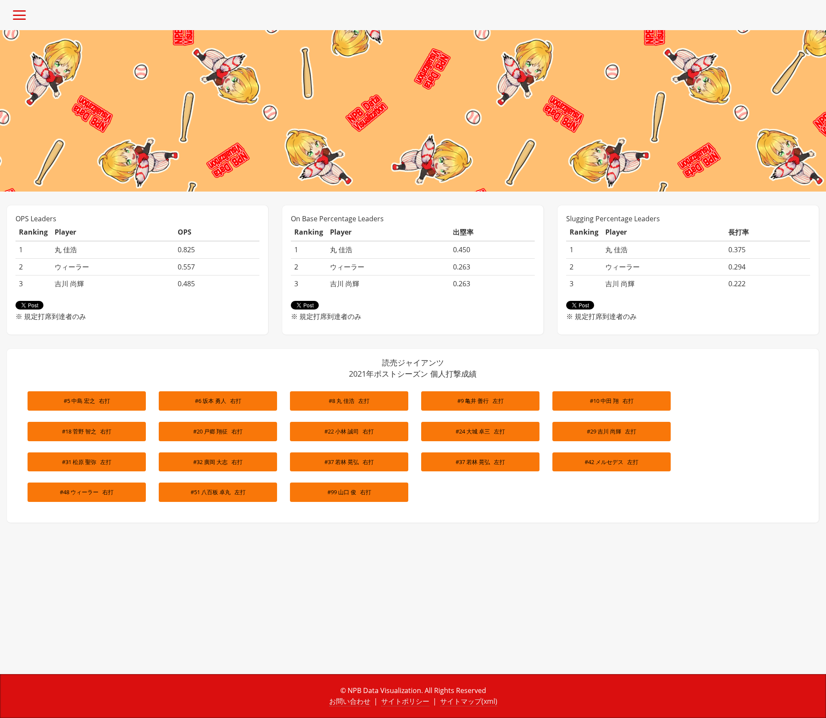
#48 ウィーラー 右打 (87, 492)
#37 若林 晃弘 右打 (349, 462)
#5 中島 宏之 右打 (87, 401)
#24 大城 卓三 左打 (480, 431)
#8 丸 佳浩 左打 (349, 401)
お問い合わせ (349, 701)
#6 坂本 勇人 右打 (218, 401)
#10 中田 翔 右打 (612, 401)
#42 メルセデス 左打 (611, 462)
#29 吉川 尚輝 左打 (611, 431)
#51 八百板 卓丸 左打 (218, 492)
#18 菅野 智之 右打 (86, 431)
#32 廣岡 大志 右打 (218, 462)
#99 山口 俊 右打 (349, 492)
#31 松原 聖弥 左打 (86, 462)
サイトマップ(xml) (468, 701)
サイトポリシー (405, 701)
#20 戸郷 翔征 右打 (218, 431)
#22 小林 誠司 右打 (349, 431)
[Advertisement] (206, 605)
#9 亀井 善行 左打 (480, 401)
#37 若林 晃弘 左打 (480, 462)
